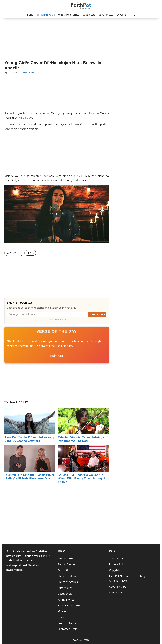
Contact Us (115, 592)
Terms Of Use (117, 558)
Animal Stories (66, 564)
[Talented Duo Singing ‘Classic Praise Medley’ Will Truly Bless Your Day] (29, 469)
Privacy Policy (117, 564)
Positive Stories (67, 623)
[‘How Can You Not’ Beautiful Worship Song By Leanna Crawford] (29, 432)
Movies (62, 611)
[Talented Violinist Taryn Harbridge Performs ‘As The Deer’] (83, 432)
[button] (134, 14)
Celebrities (64, 570)
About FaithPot (118, 586)
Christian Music (46, 15)
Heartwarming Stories (71, 605)
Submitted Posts (67, 629)
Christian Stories (68, 15)
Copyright (115, 570)
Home (30, 15)
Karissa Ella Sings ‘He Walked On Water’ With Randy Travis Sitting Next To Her (83, 478)
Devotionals (106, 15)
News (61, 617)
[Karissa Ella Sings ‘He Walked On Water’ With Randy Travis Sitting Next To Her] (83, 469)
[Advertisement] (81, 35)
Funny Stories (66, 599)
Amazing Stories (67, 558)
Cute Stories (65, 588)
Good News (89, 15)
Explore (122, 15)
